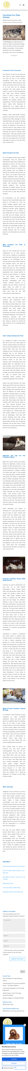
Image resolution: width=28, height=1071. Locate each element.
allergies (5, 20)
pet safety (19, 22)
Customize (14, 1063)
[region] (14, 1057)
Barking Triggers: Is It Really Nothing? (13, 998)
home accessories (12, 22)
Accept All (14, 1059)
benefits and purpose (12, 20)
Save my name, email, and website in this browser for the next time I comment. (13, 952)
